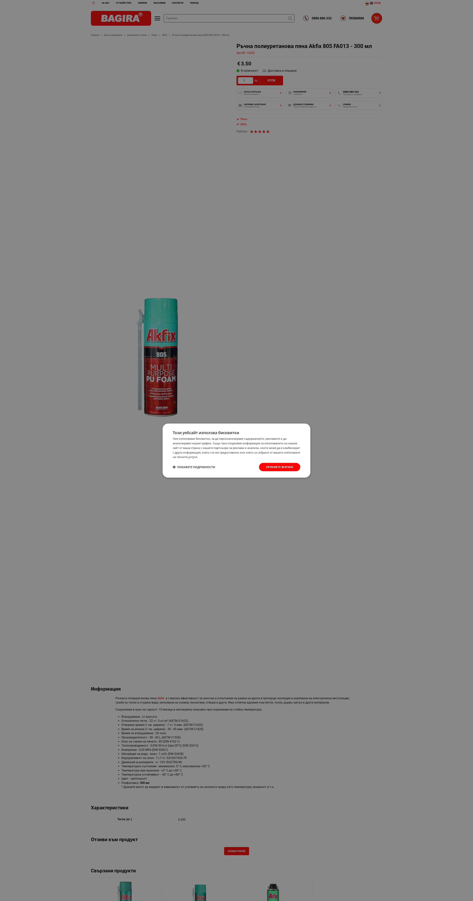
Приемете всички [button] (279, 467)
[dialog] (236, 450)
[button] (194, 467)
